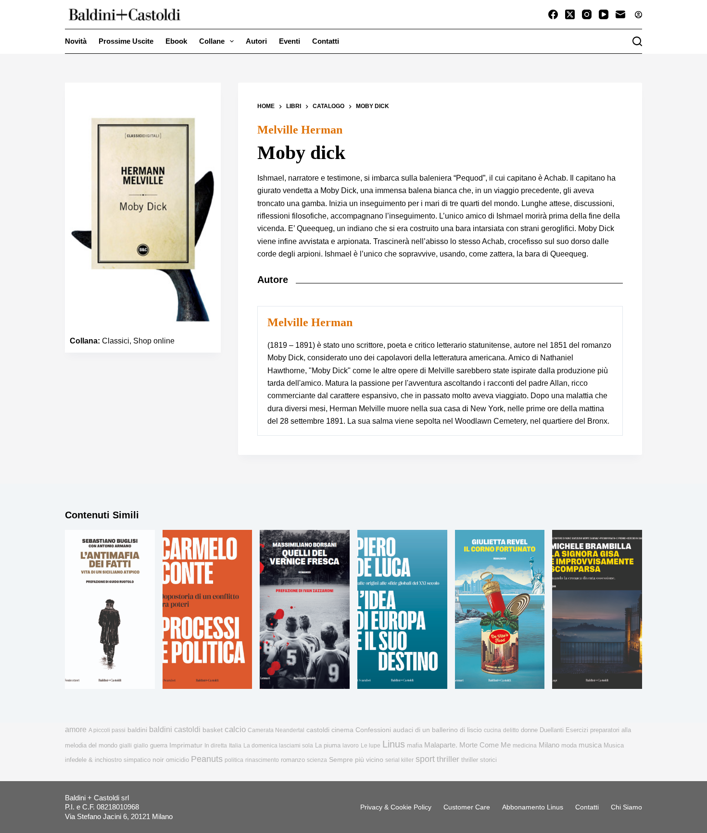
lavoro (350, 745)
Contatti (325, 41)
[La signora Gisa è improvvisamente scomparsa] (597, 609)
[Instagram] (587, 14)
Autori (256, 41)
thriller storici (479, 759)
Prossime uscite (126, 41)
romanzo (293, 759)
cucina (492, 730)
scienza (317, 760)
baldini (137, 730)
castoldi (317, 730)
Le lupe (370, 745)
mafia (414, 745)
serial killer (399, 760)
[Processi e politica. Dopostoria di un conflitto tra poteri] (207, 609)
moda (569, 745)
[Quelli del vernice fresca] (305, 609)
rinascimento (262, 760)
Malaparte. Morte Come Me (467, 745)
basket (212, 730)
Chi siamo (626, 807)
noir (158, 759)
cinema (342, 730)
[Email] (620, 14)
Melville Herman (299, 129)
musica (590, 745)
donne (529, 730)
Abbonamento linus (532, 807)
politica (234, 760)
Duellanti (552, 730)
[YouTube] (603, 14)
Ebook (176, 41)
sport (425, 759)
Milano (549, 745)
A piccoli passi (107, 730)
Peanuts (207, 759)
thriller (448, 759)
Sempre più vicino (356, 759)
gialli (125, 745)
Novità (76, 41)
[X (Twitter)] (570, 14)
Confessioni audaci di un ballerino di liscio (418, 730)
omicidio (177, 759)
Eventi (289, 41)
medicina (525, 745)
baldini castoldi (175, 729)
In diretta (215, 745)
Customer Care (466, 807)
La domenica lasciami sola (278, 745)
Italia (235, 745)
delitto (511, 730)
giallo (141, 745)
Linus (393, 744)
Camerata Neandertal (276, 730)
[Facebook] (553, 14)
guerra (158, 745)
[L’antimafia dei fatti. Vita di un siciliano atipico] (110, 609)
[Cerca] (637, 41)
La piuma (328, 745)
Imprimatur (185, 745)
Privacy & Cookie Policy (395, 807)
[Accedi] (638, 14)
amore (76, 729)
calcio (235, 729)
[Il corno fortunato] (500, 609)
